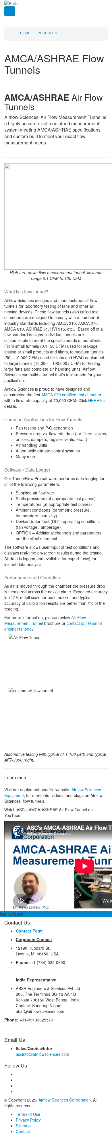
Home (25, 32)
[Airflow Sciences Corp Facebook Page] (17, 1074)
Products (47, 32)
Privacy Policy (28, 1120)
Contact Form (29, 931)
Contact (23, 1131)
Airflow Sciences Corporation (64, 1100)
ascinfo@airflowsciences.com (42, 1054)
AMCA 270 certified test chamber (71, 394)
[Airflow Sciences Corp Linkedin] (17, 1085)
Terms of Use (28, 1114)
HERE (93, 400)
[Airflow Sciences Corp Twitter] (17, 1080)
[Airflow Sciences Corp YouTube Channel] (17, 1091)
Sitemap (23, 1125)
